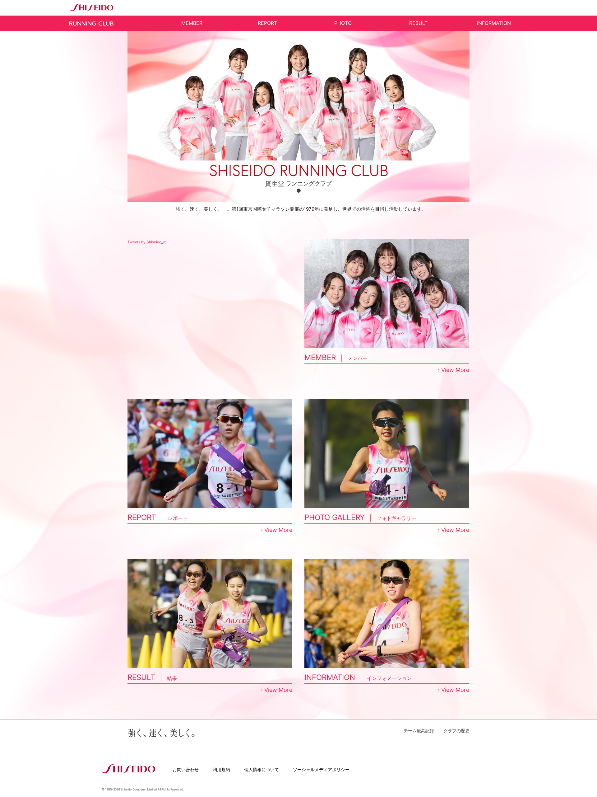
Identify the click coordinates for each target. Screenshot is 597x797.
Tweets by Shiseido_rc (147, 242)
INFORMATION (494, 23)
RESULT (418, 23)
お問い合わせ (186, 769)
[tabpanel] (298, 116)
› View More (453, 370)
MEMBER (191, 23)
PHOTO (343, 23)
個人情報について (261, 769)
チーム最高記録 (419, 731)
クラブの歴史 (456, 731)
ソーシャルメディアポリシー (321, 769)
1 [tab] (298, 191)
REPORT (267, 23)
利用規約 (221, 769)
